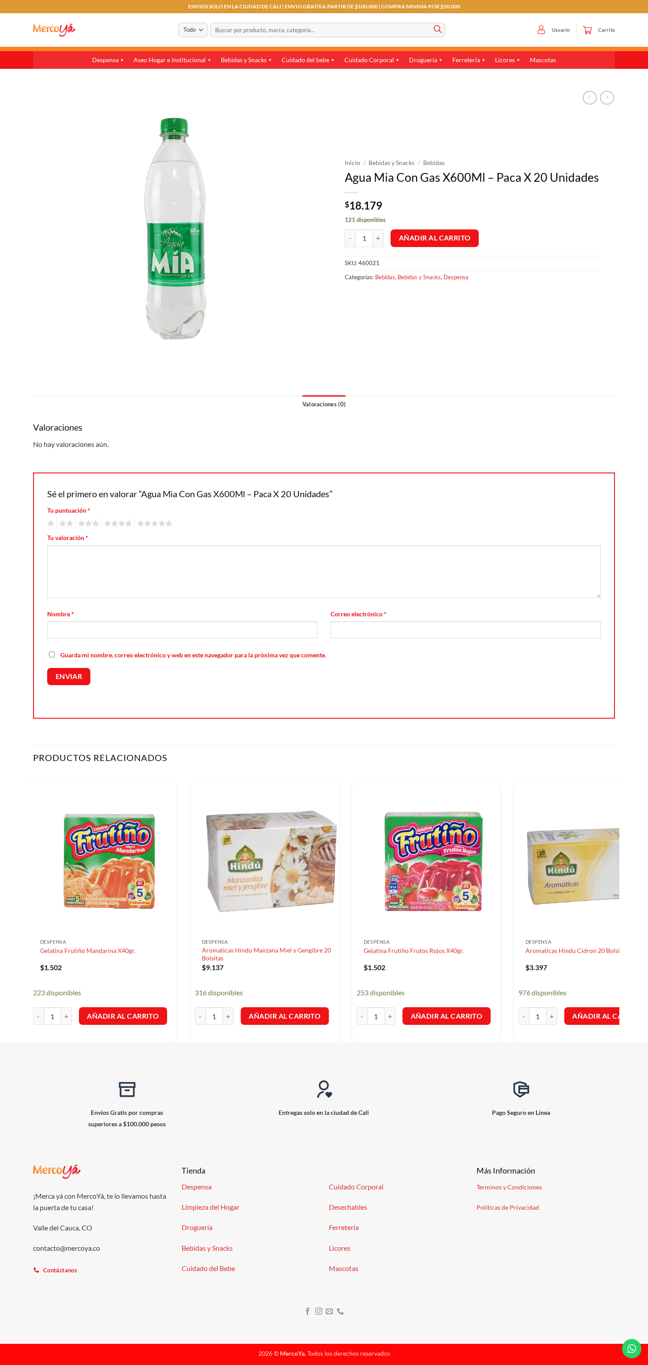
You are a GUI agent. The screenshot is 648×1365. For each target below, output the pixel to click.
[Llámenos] (340, 1312)
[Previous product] (607, 98)
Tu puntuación (68, 510)
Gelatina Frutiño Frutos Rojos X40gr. (414, 950)
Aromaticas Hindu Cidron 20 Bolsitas (576, 950)
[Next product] (589, 98)
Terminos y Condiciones (509, 1187)
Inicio (352, 162)
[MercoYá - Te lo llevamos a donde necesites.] (54, 30)
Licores (505, 60)
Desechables (348, 1207)
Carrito (606, 30)
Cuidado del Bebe (208, 1268)
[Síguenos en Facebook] (307, 1312)
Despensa (105, 60)
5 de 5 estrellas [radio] (153, 523)
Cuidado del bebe (305, 60)
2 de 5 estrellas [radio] (64, 523)
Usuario (561, 30)
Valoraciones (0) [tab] (324, 404)
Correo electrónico (359, 614)
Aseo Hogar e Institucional (170, 60)
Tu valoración (67, 537)
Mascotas (543, 60)
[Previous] (33, 907)
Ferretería (466, 60)
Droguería (423, 60)
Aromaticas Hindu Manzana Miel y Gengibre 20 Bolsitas (266, 954)
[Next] (614, 907)
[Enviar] (438, 30)
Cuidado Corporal (369, 60)
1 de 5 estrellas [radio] (49, 523)
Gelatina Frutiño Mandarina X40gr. (87, 950)
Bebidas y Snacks (244, 60)
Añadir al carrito (435, 238)
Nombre (60, 614)
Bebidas (434, 162)
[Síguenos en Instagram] (318, 1312)
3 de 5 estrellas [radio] (87, 523)
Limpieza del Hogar (210, 1207)
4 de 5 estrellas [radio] (116, 523)
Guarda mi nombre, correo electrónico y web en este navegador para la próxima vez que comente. (193, 655)
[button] (541, 30)
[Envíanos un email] (329, 1312)
